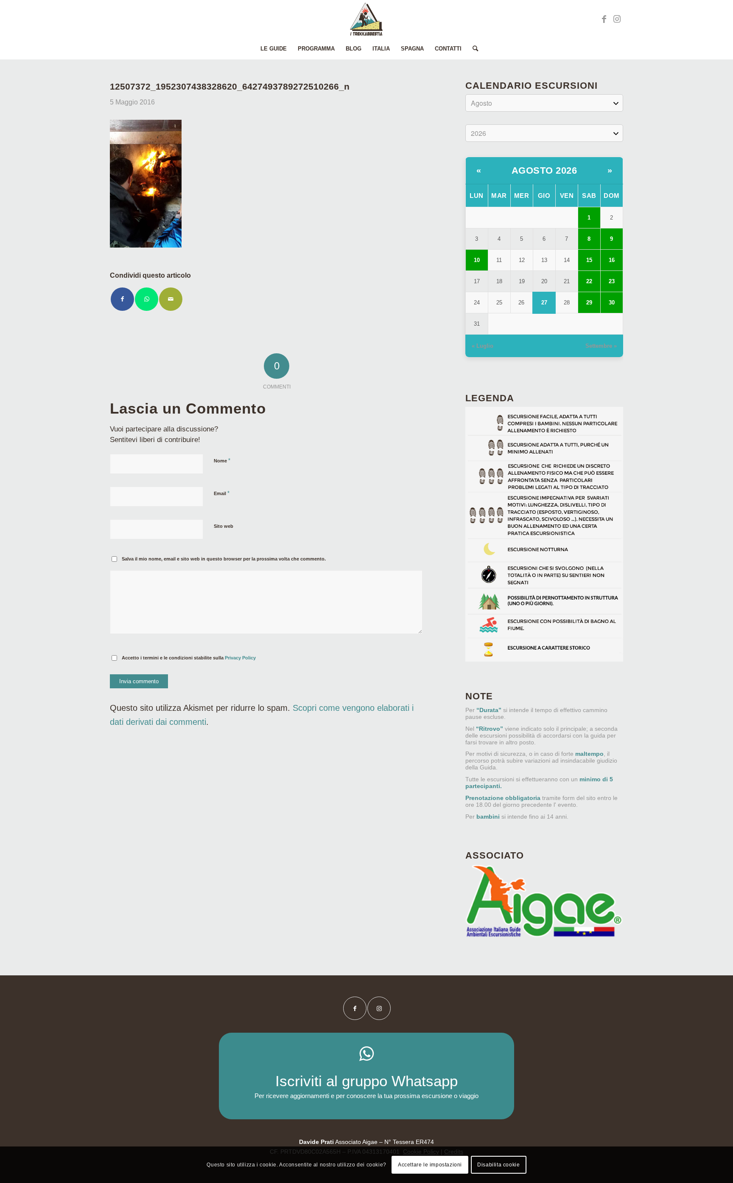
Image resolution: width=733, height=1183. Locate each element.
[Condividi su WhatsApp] (146, 299)
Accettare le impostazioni (430, 1165)
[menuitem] (273, 48)
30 (612, 302)
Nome (222, 460)
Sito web (223, 526)
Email (221, 493)
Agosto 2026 (544, 170)
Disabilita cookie (498, 1165)
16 (612, 260)
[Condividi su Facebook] (122, 299)
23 (612, 281)
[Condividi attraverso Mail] (170, 299)
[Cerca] (472, 48)
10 (477, 260)
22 (589, 281)
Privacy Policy (240, 657)
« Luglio (482, 346)
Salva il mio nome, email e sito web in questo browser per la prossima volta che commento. (224, 558)
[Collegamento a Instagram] (616, 19)
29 (589, 302)
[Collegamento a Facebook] (604, 19)
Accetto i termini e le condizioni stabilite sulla (189, 657)
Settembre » (601, 346)
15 (589, 260)
